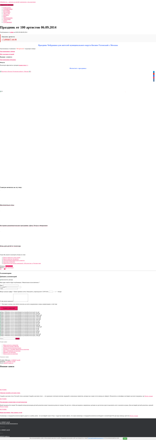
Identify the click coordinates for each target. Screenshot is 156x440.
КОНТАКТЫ (7, 7)
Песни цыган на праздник (10, 353)
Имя (1, 285)
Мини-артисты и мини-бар (10, 345)
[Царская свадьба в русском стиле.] (14, 388)
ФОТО (5, 21)
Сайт (1, 288)
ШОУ (4, 16)
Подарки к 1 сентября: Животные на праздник (16, 349)
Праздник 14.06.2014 (9, 262)
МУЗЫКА (6, 15)
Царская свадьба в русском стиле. (10, 393)
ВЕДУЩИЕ (6, 10)
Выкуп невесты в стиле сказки (11, 257)
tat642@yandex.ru (8, 363)
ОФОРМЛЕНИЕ (8, 18)
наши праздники (9, 267)
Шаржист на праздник (9, 352)
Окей (125, 438)
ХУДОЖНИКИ (7, 22)
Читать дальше (148, 396)
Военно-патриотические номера (12, 348)
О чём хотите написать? (6, 301)
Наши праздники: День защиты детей (11, 412)
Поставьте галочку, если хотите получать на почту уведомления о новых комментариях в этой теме (29, 304)
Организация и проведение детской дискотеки (13, 402)
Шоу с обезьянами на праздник (11, 351)
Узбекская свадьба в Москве (11, 346)
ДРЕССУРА (6, 13)
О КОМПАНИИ (7, 9)
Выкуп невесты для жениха (11, 259)
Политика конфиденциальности (9, 423)
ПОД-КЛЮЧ (6, 12)
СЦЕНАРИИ (7, 19)
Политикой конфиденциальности (95, 438)
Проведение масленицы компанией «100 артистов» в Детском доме (22, 263)
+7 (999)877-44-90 (9, 39)
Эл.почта (3, 287)
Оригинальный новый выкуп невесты (14, 260)
